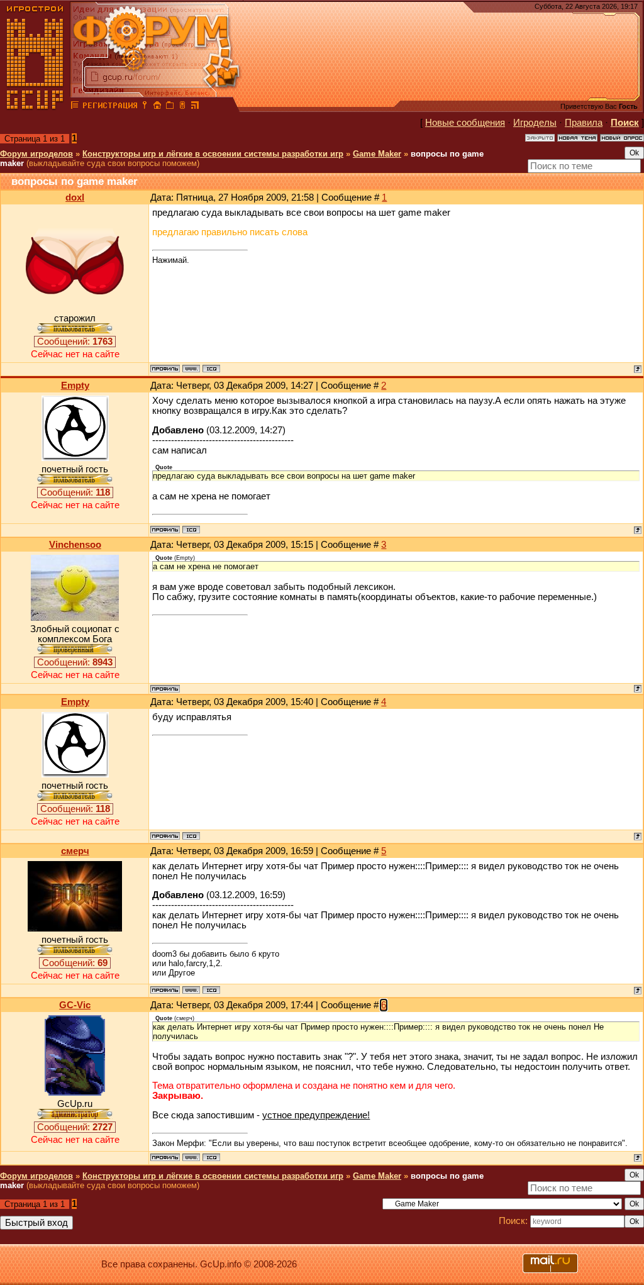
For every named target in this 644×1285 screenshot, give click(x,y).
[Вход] (144, 107)
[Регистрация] (109, 107)
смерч (75, 851)
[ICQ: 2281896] (211, 1157)
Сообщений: (75, 342)
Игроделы (535, 123)
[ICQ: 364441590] (191, 529)
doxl (74, 197)
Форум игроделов (36, 154)
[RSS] (195, 107)
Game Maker (377, 154)
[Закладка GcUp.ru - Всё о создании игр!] (170, 107)
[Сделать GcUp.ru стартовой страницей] (157, 107)
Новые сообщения (465, 123)
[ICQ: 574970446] (211, 990)
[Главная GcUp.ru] (35, 107)
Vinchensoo (75, 545)
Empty (75, 386)
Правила (583, 123)
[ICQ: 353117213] (211, 368)
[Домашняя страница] (191, 368)
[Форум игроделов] (75, 107)
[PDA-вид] (182, 107)
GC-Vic (75, 1005)
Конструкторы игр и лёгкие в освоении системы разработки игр (212, 154)
